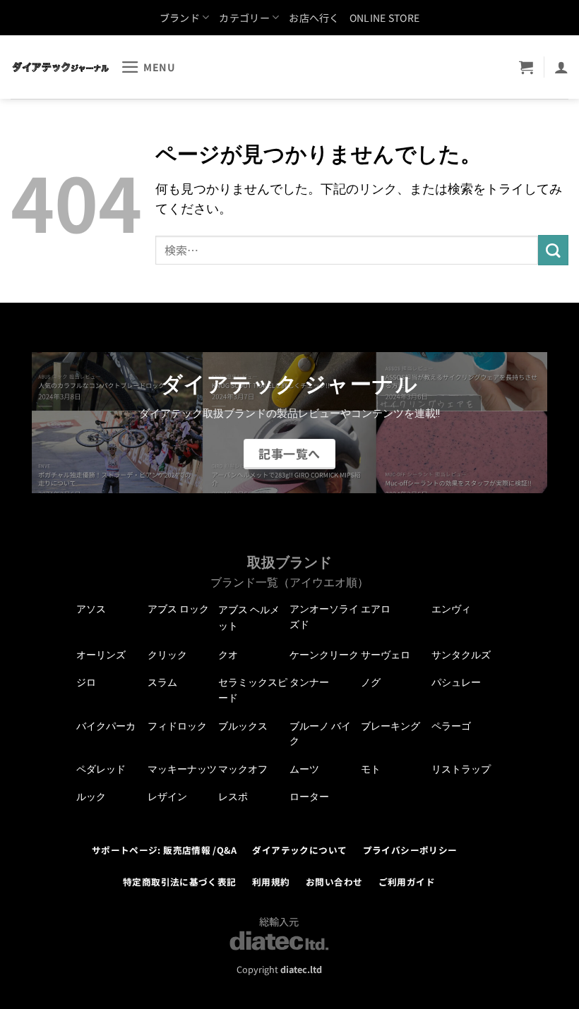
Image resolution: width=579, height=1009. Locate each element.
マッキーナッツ (182, 769)
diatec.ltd (301, 969)
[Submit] (553, 250)
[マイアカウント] (561, 67)
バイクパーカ (106, 726)
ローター (309, 796)
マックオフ (243, 769)
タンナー (309, 682)
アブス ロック (178, 609)
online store (384, 18)
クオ (228, 654)
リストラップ (461, 769)
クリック (167, 654)
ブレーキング (390, 726)
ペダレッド (101, 769)
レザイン (167, 796)
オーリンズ (101, 654)
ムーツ (304, 769)
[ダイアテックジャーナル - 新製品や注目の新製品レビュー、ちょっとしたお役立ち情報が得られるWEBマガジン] (60, 67)
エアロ (375, 609)
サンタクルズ (461, 654)
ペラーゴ (451, 726)
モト (371, 769)
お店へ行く (314, 18)
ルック (91, 796)
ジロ (86, 682)
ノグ (371, 682)
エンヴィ (451, 609)
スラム (162, 682)
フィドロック (177, 726)
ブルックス (243, 726)
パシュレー (456, 682)
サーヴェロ (385, 654)
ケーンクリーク (324, 654)
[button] (148, 67)
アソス (91, 609)
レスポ (233, 796)
